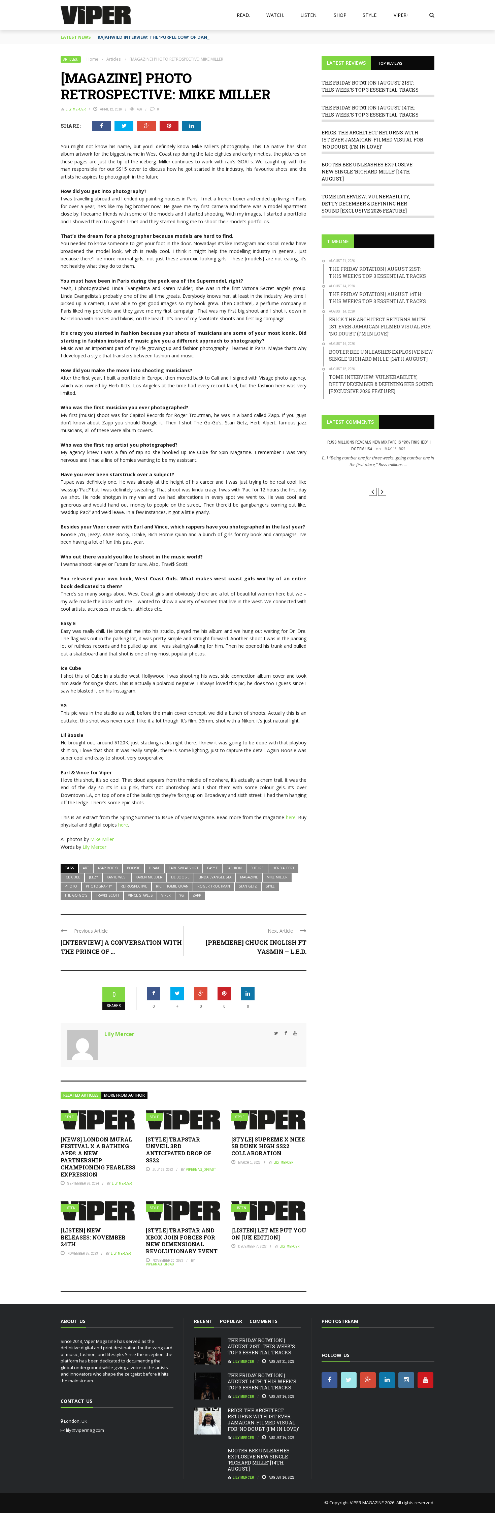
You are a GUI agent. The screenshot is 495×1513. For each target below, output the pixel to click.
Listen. (309, 15)
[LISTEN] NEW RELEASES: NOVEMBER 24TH (93, 1237)
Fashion (234, 868)
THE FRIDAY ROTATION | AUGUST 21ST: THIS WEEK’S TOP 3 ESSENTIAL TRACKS (261, 1346)
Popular (231, 1321)
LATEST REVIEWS (346, 63)
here (291, 817)
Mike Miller (102, 839)
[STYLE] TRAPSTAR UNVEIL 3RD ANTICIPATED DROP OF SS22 (178, 1150)
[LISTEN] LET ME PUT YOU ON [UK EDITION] (268, 1234)
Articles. (70, 59)
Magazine (249, 877)
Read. (243, 15)
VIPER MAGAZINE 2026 (372, 1503)
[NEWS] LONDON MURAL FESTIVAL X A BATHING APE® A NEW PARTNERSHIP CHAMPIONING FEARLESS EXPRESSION (98, 1157)
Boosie (133, 868)
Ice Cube (72, 877)
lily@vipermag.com (85, 1430)
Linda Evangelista (214, 877)
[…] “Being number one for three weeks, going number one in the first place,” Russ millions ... (378, 461)
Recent (203, 1321)
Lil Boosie (180, 877)
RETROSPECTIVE (134, 886)
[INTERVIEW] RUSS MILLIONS (378, 477)
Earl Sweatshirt (183, 868)
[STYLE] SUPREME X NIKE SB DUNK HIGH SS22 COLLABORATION (268, 1146)
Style (270, 886)
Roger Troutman (213, 886)
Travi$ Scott (107, 895)
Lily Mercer (76, 109)
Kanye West (117, 877)
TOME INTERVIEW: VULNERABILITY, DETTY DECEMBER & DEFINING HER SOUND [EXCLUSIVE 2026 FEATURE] (366, 203)
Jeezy (93, 877)
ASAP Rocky (108, 868)
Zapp (197, 895)
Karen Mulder (149, 877)
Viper (166, 895)
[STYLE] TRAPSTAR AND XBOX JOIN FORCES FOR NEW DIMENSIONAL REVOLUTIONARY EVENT (182, 1241)
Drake (154, 868)
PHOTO (71, 886)
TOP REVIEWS (390, 63)
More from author (124, 1095)
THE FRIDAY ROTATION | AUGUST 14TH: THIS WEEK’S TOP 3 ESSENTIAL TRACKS (262, 1381)
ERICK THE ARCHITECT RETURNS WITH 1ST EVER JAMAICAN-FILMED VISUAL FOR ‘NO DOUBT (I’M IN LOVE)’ (372, 139)
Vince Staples (140, 895)
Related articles (81, 1095)
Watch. (275, 15)
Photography (99, 886)
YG (181, 895)
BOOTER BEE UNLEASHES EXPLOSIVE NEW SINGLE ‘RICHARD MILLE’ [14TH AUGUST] (367, 171)
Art (86, 868)
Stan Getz (248, 886)
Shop (340, 15)
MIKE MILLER (277, 877)
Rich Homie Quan (172, 886)
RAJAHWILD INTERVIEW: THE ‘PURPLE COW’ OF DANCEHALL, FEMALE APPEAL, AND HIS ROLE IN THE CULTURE (213, 37)
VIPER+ (401, 15)
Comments (263, 1321)
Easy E (212, 868)
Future (257, 868)
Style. (370, 15)
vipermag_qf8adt (201, 1169)
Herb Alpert (283, 868)
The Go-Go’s (76, 895)
